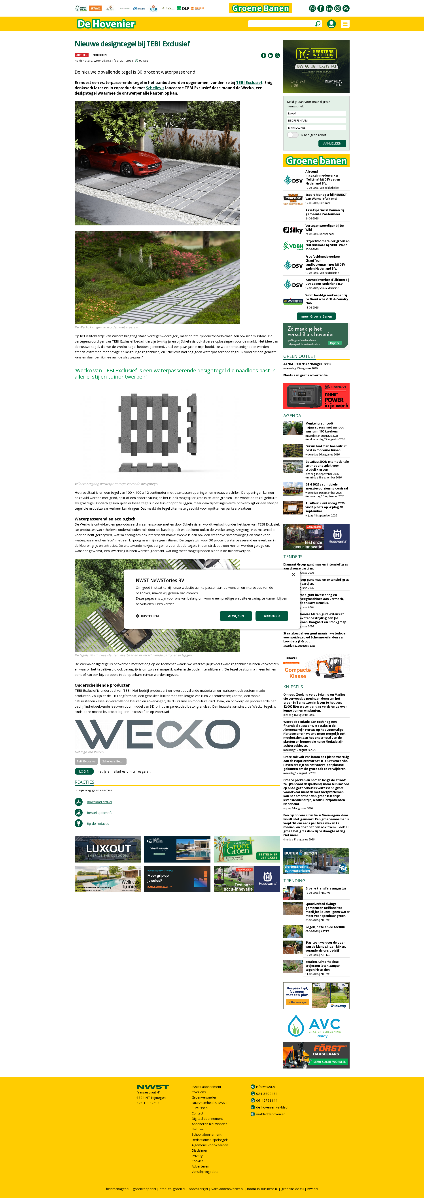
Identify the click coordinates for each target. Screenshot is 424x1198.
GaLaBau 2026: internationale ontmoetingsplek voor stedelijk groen (327, 465)
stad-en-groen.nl (172, 1189)
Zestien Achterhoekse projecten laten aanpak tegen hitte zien (323, 966)
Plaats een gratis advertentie (305, 375)
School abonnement (206, 1134)
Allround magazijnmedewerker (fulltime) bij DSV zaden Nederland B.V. (322, 177)
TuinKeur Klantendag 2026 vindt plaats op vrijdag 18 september (324, 507)
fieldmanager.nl (117, 1189)
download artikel (99, 802)
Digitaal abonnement (207, 1118)
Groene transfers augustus (325, 888)
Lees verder (164, 604)
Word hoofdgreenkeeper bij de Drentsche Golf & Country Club (326, 299)
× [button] (293, 574)
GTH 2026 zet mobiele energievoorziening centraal (326, 486)
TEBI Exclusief (249, 82)
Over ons (199, 1092)
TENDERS (293, 557)
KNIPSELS (293, 687)
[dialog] (212, 599)
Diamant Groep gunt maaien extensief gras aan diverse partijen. (316, 581)
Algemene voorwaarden (210, 1145)
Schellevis (155, 87)
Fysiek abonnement (206, 1086)
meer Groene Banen (316, 316)
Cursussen (200, 1108)
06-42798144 (266, 1100)
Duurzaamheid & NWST (209, 1102)
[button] (147, 615)
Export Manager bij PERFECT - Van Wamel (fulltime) (327, 196)
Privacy (197, 1155)
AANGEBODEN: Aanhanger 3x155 (307, 364)
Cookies (198, 1161)
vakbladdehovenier (270, 1114)
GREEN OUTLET (299, 356)
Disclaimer (199, 1150)
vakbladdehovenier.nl (227, 1189)
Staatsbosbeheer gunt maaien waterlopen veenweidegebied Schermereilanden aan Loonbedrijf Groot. (315, 637)
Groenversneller (204, 1097)
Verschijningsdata (205, 1171)
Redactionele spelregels (210, 1139)
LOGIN (84, 771)
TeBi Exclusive (86, 761)
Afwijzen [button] (236, 616)
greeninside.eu (292, 1189)
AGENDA (292, 416)
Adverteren (200, 1166)
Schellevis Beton (113, 761)
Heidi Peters (83, 61)
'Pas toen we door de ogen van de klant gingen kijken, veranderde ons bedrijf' (325, 946)
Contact (197, 1113)
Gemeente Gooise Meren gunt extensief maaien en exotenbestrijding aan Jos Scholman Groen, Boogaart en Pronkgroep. (315, 618)
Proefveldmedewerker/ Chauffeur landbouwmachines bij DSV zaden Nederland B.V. (325, 262)
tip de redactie (98, 823)
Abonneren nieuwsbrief (209, 1124)
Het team (199, 1129)
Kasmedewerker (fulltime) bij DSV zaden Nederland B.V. (327, 282)
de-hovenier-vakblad (272, 1107)
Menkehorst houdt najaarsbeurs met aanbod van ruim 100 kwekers (324, 427)
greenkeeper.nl (144, 1189)
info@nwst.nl (265, 1086)
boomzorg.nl (198, 1189)
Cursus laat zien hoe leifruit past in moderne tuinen (326, 448)
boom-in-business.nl (262, 1189)
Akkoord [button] (272, 616)
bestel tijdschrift (99, 812)
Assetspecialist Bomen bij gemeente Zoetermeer (324, 212)
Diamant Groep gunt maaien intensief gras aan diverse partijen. (315, 566)
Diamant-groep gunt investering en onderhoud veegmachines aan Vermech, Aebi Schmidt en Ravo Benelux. (313, 599)
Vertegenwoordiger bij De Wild (324, 227)
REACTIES (84, 782)
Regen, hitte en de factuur (325, 927)
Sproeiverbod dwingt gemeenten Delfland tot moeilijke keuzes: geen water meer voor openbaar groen (327, 910)
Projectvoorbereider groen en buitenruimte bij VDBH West (327, 243)
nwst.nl (312, 1189)
